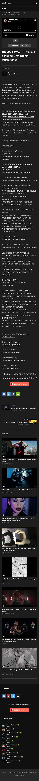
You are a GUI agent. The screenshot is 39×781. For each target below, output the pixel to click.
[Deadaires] (3, 729)
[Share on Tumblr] (13, 394)
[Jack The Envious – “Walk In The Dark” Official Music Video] (19, 597)
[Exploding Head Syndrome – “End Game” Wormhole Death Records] (19, 408)
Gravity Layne (12, 73)
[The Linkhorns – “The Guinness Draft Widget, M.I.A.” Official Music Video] (19, 537)
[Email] (18, 696)
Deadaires (9, 728)
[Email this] (18, 394)
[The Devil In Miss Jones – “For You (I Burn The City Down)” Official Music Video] (19, 506)
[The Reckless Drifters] (3, 733)
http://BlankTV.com (8, 337)
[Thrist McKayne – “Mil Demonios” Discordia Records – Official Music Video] (19, 628)
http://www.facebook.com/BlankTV (13, 360)
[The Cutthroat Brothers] (3, 757)
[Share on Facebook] (4, 394)
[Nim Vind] (3, 749)
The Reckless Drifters (13, 732)
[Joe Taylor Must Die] (3, 761)
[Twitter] (13, 696)
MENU (4, 9)
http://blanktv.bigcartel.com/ (11, 345)
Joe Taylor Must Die (12, 760)
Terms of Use (19, 775)
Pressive (8, 740)
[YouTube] (8, 696)
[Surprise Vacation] (3, 745)
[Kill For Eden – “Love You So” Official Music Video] (19, 478)
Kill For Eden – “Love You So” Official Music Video (18, 490)
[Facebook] (4, 696)
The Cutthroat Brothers (13, 756)
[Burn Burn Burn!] (3, 753)
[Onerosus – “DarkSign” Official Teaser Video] (19, 422)
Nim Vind (9, 748)
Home (3, 12)
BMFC (9, 12)
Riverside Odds (11, 736)
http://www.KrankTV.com (10, 84)
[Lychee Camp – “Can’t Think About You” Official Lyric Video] (19, 567)
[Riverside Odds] (3, 737)
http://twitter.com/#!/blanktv (11, 352)
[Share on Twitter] (9, 394)
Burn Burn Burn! (11, 752)
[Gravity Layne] (4, 74)
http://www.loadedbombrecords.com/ (24, 180)
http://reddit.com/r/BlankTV (11, 368)
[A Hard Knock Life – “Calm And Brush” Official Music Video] (19, 448)
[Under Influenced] (3, 725)
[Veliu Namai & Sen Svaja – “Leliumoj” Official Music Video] (19, 658)
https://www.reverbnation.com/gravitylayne (16, 172)
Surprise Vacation (11, 744)
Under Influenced (11, 724)
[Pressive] (3, 741)
